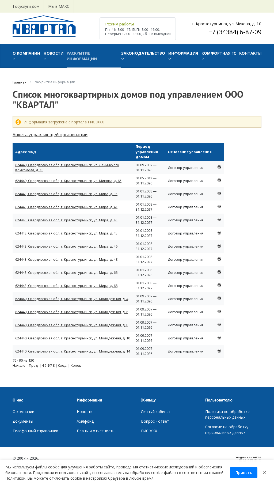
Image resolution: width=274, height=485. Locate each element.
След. (62, 365)
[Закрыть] (264, 472)
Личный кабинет (156, 411)
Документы (23, 421)
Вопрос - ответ (155, 421)
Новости (85, 411)
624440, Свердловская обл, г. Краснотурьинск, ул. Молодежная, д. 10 (72, 338)
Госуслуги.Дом (26, 6)
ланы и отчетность (97, 430)
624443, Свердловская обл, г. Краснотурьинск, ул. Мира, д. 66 (66, 272)
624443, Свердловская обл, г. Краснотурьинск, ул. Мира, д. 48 (66, 259)
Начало (19, 365)
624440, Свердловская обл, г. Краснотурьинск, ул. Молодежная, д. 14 (72, 351)
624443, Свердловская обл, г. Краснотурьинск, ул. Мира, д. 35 (66, 193)
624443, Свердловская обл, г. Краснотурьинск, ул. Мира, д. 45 (66, 233)
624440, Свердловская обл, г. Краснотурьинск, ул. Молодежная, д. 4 (71, 298)
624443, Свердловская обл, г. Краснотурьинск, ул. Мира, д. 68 (66, 285)
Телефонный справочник (35, 430)
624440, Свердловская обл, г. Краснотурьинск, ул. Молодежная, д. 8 (71, 325)
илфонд (87, 421)
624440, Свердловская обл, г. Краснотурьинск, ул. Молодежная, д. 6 (71, 311)
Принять (243, 472)
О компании (23, 411)
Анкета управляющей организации (50, 135)
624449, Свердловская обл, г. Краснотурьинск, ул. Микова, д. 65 (68, 180)
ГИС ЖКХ (149, 430)
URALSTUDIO (247, 459)
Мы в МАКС (58, 6)
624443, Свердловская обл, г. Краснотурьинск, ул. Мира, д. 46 (66, 246)
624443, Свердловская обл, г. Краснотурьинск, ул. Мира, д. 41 (66, 206)
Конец (76, 365)
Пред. (34, 365)
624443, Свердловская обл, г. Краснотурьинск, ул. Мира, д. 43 (66, 220)
